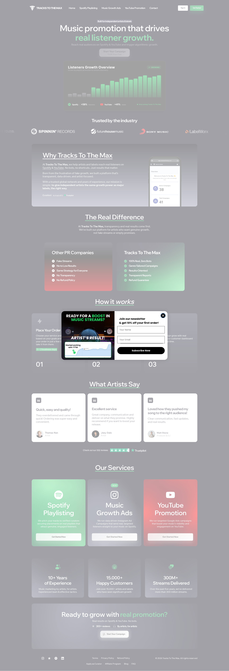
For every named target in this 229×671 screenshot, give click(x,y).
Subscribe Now (141, 350)
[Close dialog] (163, 315)
